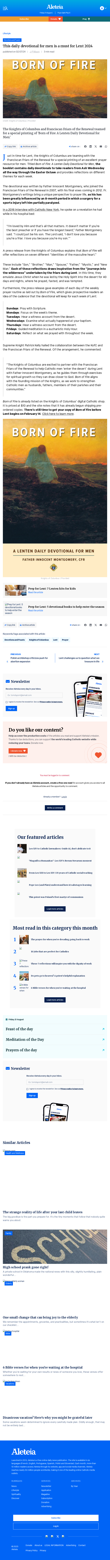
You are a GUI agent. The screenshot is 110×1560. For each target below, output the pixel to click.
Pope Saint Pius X (64, 13)
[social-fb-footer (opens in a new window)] (52, 1536)
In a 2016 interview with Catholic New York (31, 210)
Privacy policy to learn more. (51, 702)
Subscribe (24, 19)
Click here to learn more (58, 414)
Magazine (45, 1494)
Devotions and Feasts (15, 639)
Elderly (9, 1283)
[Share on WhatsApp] (106, 146)
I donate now (16, 750)
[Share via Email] (101, 146)
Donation (45, 1502)
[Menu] (20, 8)
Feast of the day (19, 1029)
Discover (15, 1498)
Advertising (46, 1506)
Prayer (65, 639)
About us (38, 1545)
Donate (54, 19)
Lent (55, 639)
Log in (64, 796)
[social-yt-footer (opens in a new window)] (47, 1536)
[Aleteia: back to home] (55, 6)
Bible (8, 1333)
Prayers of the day (21, 1050)
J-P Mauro (35, 51)
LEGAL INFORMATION (54, 1545)
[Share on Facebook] (85, 146)
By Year (74, 1486)
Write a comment (55, 807)
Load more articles (55, 908)
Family (8, 1233)
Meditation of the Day (25, 1039)
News (14, 1486)
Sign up (11, 708)
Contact (82, 1545)
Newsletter (46, 1486)
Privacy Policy (32, 1550)
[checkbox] (6, 702)
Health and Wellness (15, 1153)
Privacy (43, 1550)
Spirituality (16, 1494)
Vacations (10, 1383)
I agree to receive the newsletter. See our (36, 702)
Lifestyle (7, 33)
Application (46, 1490)
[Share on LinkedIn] (90, 146)
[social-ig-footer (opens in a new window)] (63, 1536)
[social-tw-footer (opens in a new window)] (57, 1536)
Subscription (46, 1498)
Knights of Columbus (39, 639)
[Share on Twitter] (96, 146)
